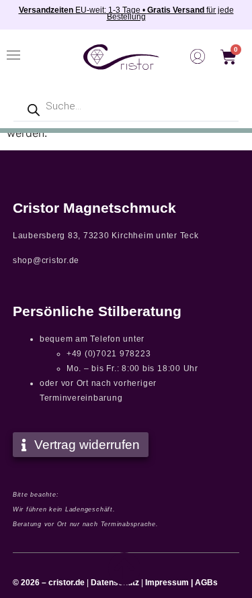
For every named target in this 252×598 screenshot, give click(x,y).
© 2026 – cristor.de (49, 582)
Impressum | (169, 582)
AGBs (206, 582)
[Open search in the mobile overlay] (126, 106)
